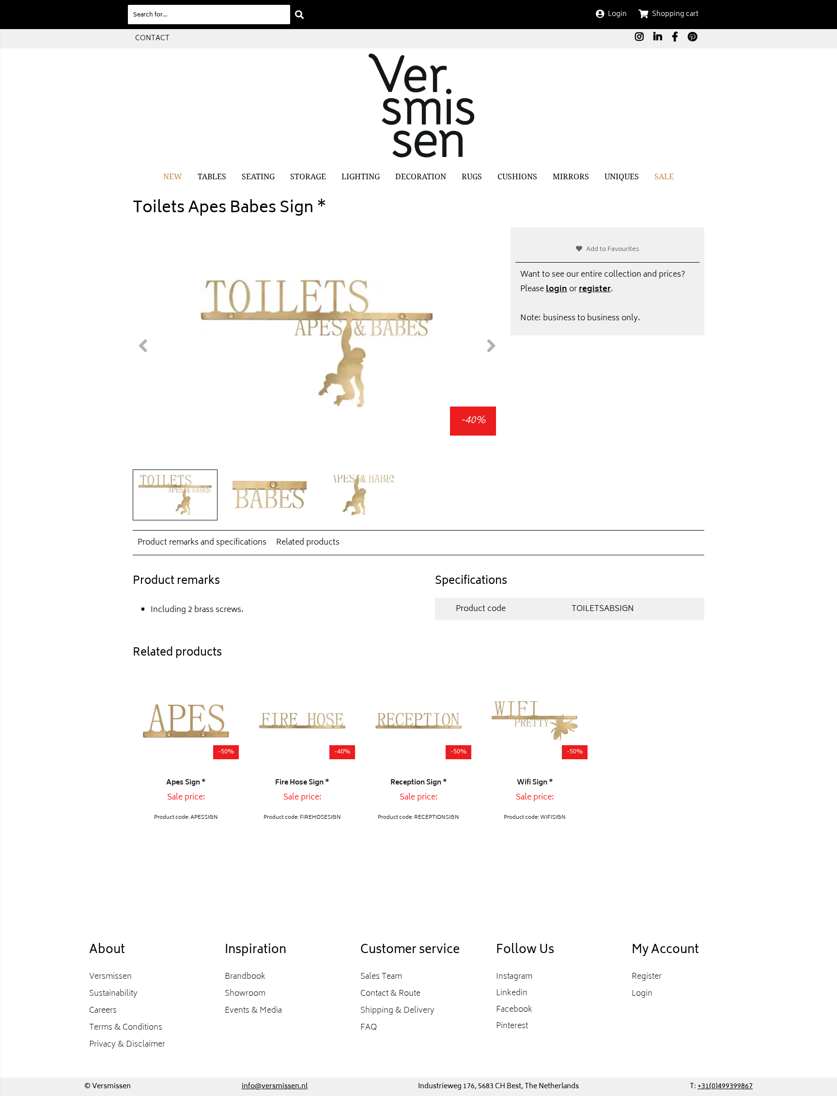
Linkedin (511, 993)
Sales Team (381, 977)
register (595, 289)
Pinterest (512, 1026)
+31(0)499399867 (725, 1086)
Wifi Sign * (535, 783)
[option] (317, 343)
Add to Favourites (612, 249)
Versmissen (110, 977)
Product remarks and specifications (202, 542)
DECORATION (420, 176)
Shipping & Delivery (397, 1011)
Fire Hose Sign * (302, 783)
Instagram (514, 977)
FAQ (368, 1027)
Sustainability (113, 994)
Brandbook (245, 977)
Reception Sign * (418, 783)
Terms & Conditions (125, 1027)
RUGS (472, 176)
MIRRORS (571, 176)
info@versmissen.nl (275, 1086)
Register (647, 977)
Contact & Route (390, 994)
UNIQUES (621, 176)
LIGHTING (360, 176)
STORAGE (308, 176)
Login (642, 994)
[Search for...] (299, 14)
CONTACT (152, 38)
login (556, 289)
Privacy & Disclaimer (127, 1044)
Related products (308, 542)
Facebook (514, 1010)
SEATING (258, 176)
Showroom (245, 994)
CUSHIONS (517, 176)
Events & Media (253, 1011)
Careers (103, 1011)
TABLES (212, 176)
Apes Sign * (186, 783)
